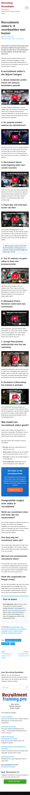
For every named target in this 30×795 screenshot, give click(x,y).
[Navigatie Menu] (27, 7)
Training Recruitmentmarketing (16, 610)
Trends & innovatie (6, 38)
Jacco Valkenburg (8, 36)
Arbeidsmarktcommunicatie (13, 640)
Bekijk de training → (15, 490)
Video (12, 643)
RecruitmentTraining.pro (8, 766)
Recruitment (5, 643)
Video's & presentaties (18, 38)
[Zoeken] (27, 687)
